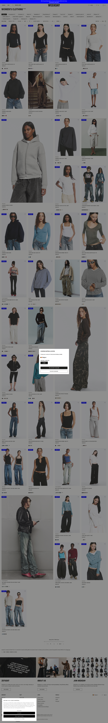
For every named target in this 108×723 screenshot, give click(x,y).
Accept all (19, 713)
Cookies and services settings (19, 718)
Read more (19, 710)
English (44, 362)
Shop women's (51, 2)
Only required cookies (19, 716)
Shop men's (57, 2)
